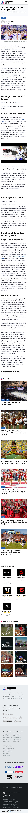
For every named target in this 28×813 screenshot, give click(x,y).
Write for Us (6, 710)
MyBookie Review (7, 595)
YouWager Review (7, 611)
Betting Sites (3, 11)
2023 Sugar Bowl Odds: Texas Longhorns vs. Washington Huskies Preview (13, 433)
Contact (10, 705)
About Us (5, 705)
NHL (7, 399)
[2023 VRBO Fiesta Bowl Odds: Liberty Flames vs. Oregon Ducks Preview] (14, 449)
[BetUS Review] (7, 575)
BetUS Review (7, 577)
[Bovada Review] (21, 575)
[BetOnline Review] (21, 593)
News (9, 11)
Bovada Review (21, 577)
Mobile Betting (6, 741)
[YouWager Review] (7, 609)
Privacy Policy (16, 708)
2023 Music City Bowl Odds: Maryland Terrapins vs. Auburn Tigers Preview (11, 552)
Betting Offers (6, 735)
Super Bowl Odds (7, 750)
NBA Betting (6, 753)
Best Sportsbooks (7, 737)
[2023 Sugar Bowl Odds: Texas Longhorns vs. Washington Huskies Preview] (14, 419)
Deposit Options (7, 739)
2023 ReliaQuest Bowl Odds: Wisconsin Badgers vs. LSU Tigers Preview (13, 492)
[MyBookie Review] (7, 593)
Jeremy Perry (10, 21)
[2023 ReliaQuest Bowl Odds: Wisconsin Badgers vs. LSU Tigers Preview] (14, 478)
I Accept (5, 811)
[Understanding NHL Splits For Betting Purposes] (14, 390)
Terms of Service (7, 708)
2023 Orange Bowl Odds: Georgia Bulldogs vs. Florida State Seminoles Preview (14, 522)
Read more (11, 811)
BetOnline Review (21, 595)
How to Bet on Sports (8, 748)
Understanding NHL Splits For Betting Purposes (11, 403)
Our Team (15, 705)
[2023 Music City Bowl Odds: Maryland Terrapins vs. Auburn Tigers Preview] (14, 539)
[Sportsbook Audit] (7, 2)
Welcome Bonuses (7, 751)
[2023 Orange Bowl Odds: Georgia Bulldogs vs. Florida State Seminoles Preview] (14, 508)
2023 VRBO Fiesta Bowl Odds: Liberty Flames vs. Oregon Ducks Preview (14, 462)
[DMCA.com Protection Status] (7, 721)
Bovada (18, 102)
